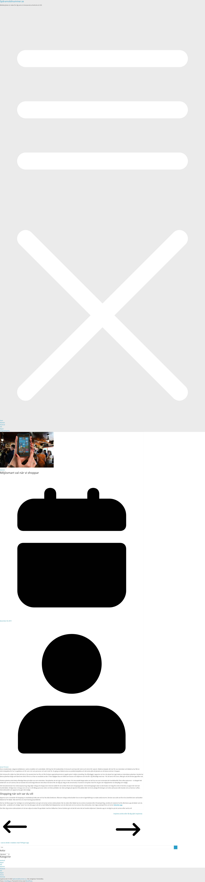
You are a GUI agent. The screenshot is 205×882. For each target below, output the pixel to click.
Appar (2, 429)
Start (1, 420)
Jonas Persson (4, 767)
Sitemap (2, 877)
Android (2, 425)
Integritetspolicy (5, 431)
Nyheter (2, 423)
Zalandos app (118, 805)
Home (2, 875)
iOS (1, 427)
